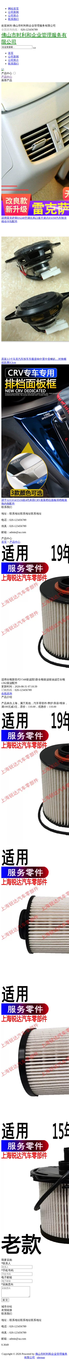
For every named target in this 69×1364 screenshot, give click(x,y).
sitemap (41, 1357)
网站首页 (13, 8)
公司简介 (13, 15)
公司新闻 (13, 12)
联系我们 (13, 19)
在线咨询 (6, 693)
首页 (10, 53)
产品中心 (7, 73)
